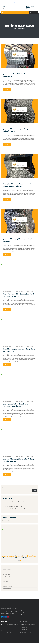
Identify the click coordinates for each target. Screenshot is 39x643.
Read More (7, 89)
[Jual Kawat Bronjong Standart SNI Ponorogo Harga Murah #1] (19, 541)
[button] (18, 560)
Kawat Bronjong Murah (5, 556)
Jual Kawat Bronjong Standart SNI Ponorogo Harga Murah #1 (14, 506)
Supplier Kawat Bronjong (32, 556)
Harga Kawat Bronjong (19, 555)
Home (15, 28)
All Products (23, 614)
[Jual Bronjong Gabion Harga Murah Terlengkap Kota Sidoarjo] (19, 386)
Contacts (22, 612)
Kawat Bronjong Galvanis (32, 555)
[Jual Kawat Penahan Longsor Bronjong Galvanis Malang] (19, 111)
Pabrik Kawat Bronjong (16, 556)
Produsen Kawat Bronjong (24, 556)
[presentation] (2, 560)
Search (3, 487)
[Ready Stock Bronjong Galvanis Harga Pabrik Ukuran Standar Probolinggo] (19, 166)
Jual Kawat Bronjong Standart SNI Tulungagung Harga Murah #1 (14, 511)
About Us (22, 608)
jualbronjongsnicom (20, 71)
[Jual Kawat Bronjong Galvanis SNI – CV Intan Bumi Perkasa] (19, 2)
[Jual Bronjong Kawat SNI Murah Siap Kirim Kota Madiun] (19, 56)
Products (22, 610)
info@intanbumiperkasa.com (17, 6)
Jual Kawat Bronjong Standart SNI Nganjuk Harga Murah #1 (13, 501)
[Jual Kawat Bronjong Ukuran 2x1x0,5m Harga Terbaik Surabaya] (19, 441)
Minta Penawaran (33, 12)
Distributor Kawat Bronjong (11, 555)
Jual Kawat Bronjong (26, 555)
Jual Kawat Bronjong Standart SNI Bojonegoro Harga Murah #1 (14, 504)
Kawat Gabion (11, 556)
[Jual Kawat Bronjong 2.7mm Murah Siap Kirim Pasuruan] (19, 221)
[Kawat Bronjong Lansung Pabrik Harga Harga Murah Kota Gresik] (19, 331)
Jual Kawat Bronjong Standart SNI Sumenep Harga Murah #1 (14, 508)
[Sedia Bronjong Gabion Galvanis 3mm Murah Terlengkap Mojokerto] (19, 276)
